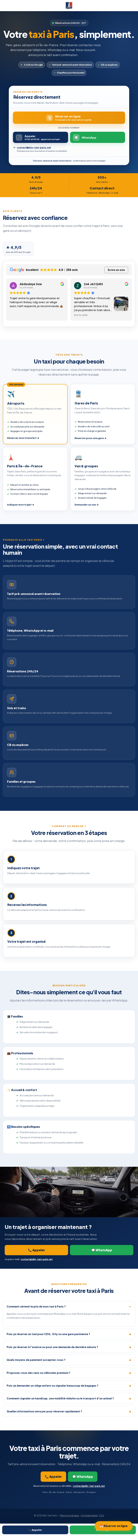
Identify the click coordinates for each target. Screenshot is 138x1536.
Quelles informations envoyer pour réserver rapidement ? (44, 1411)
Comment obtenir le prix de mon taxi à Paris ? (36, 1306)
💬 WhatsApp (101, 1250)
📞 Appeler (35, 1529)
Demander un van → (87, 504)
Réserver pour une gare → (90, 438)
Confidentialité (89, 1515)
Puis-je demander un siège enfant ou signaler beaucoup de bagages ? (52, 1385)
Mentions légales (69, 1515)
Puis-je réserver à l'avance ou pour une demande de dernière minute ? (52, 1347)
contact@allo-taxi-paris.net (34, 147)
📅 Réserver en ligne (114, 1526)
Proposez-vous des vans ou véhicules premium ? (38, 1372)
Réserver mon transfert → (23, 437)
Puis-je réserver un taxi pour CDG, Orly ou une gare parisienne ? (48, 1334)
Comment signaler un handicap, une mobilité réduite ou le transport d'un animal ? (60, 1398)
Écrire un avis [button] (116, 270)
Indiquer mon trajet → (20, 504)
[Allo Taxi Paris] (69, 5)
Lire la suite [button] (81, 315)
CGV (101, 1515)
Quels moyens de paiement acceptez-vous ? (36, 1359)
